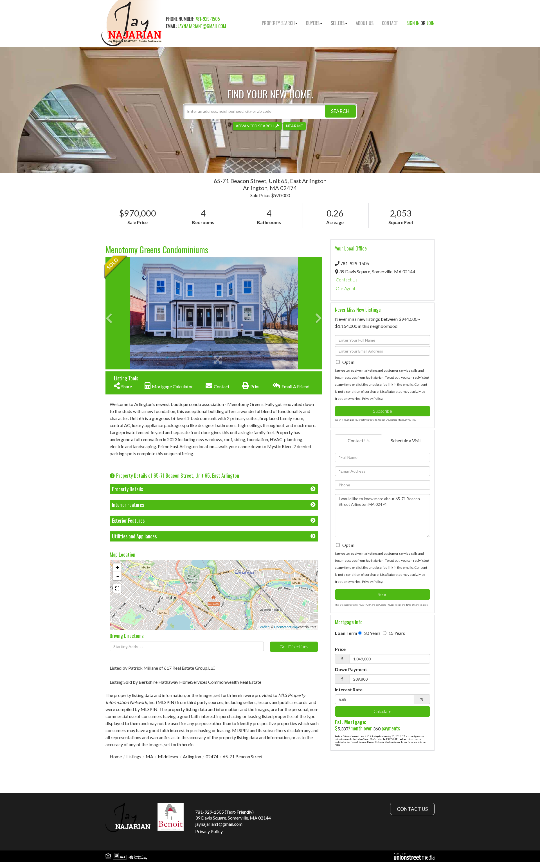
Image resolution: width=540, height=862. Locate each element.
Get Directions (294, 646)
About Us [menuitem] (365, 23)
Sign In (413, 23)
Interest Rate (349, 689)
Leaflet (263, 627)
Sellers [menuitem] (338, 23)
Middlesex (168, 756)
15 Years (396, 633)
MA (149, 756)
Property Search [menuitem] (278, 23)
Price (340, 649)
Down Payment (351, 669)
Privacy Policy (372, 398)
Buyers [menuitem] (313, 23)
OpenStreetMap (286, 627)
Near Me (294, 125)
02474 (212, 756)
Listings (133, 756)
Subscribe (382, 411)
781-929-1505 (207, 18)
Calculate (383, 711)
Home (116, 756)
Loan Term (346, 633)
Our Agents (346, 288)
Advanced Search (255, 125)
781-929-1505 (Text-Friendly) (224, 811)
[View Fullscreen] (117, 588)
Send (383, 594)
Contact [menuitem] (390, 23)
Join (431, 23)
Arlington (192, 756)
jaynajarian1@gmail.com (202, 26)
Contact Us (346, 279)
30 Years (372, 633)
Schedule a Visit (406, 440)
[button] (340, 111)
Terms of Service (414, 604)
